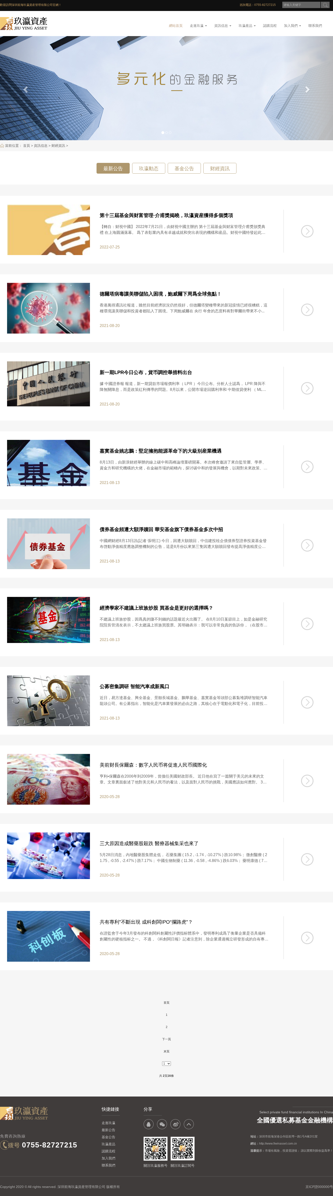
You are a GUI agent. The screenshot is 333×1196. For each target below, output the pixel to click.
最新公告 (113, 168)
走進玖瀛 (197, 26)
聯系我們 (315, 26)
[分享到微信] (162, 1124)
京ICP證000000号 (319, 1187)
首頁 (26, 146)
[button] (25, 88)
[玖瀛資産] (45, 23)
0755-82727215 (49, 1145)
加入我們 (291, 26)
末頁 (166, 1051)
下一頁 (166, 1039)
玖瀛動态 (148, 168)
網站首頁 (176, 26)
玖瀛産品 (246, 26)
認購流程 (270, 26)
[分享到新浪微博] (175, 1124)
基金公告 (184, 168)
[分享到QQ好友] (149, 1124)
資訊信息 (221, 26)
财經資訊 (58, 146)
